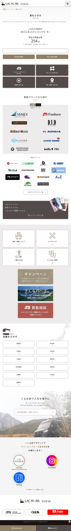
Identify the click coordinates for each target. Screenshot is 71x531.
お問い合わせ (18, 528)
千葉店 (18, 351)
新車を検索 (19, 57)
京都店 (18, 374)
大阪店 (52, 374)
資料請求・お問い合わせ (29, 412)
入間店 (18, 359)
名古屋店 (19, 367)
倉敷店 (18, 382)
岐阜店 (52, 367)
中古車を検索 (53, 57)
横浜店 (52, 359)
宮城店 (18, 343)
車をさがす (54, 528)
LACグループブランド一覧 (35, 192)
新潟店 (52, 343)
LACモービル (9, 9)
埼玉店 (52, 351)
